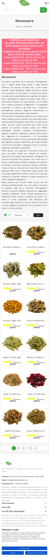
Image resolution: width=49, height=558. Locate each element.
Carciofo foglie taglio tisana (12, 284)
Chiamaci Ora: (8, 484)
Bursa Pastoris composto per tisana (36, 431)
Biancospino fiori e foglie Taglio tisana (36, 284)
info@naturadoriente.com (18, 480)
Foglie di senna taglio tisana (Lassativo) (12, 357)
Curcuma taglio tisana (12, 321)
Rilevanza (22, 215)
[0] (45, 3)
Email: (4, 480)
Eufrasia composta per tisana (12, 247)
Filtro (38, 215)
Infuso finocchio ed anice (12, 394)
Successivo (35, 448)
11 (30, 448)
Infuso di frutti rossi (36, 394)
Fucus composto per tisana (36, 321)
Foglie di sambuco (13, 431)
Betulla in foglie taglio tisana (36, 357)
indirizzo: (6, 476)
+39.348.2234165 (21, 484)
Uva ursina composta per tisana (36, 247)
